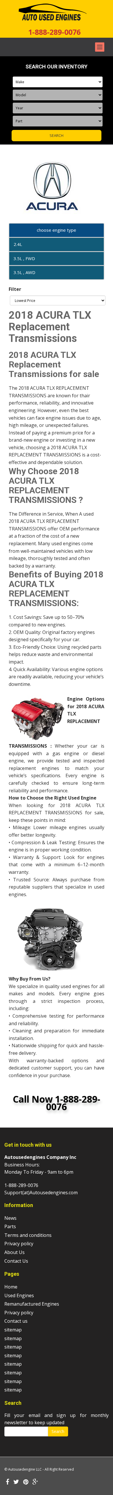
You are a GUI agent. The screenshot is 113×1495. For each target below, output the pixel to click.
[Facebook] (7, 1482)
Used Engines (19, 1295)
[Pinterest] (25, 1482)
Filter (15, 289)
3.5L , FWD (24, 258)
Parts (10, 1226)
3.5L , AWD (24, 272)
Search (58, 1431)
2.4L (18, 244)
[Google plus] (35, 1482)
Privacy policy (18, 1243)
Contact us (16, 1321)
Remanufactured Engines (31, 1304)
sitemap (13, 1330)
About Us (14, 1252)
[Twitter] (16, 1482)
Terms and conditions (28, 1235)
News (10, 1218)
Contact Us (16, 1261)
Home (10, 1287)
